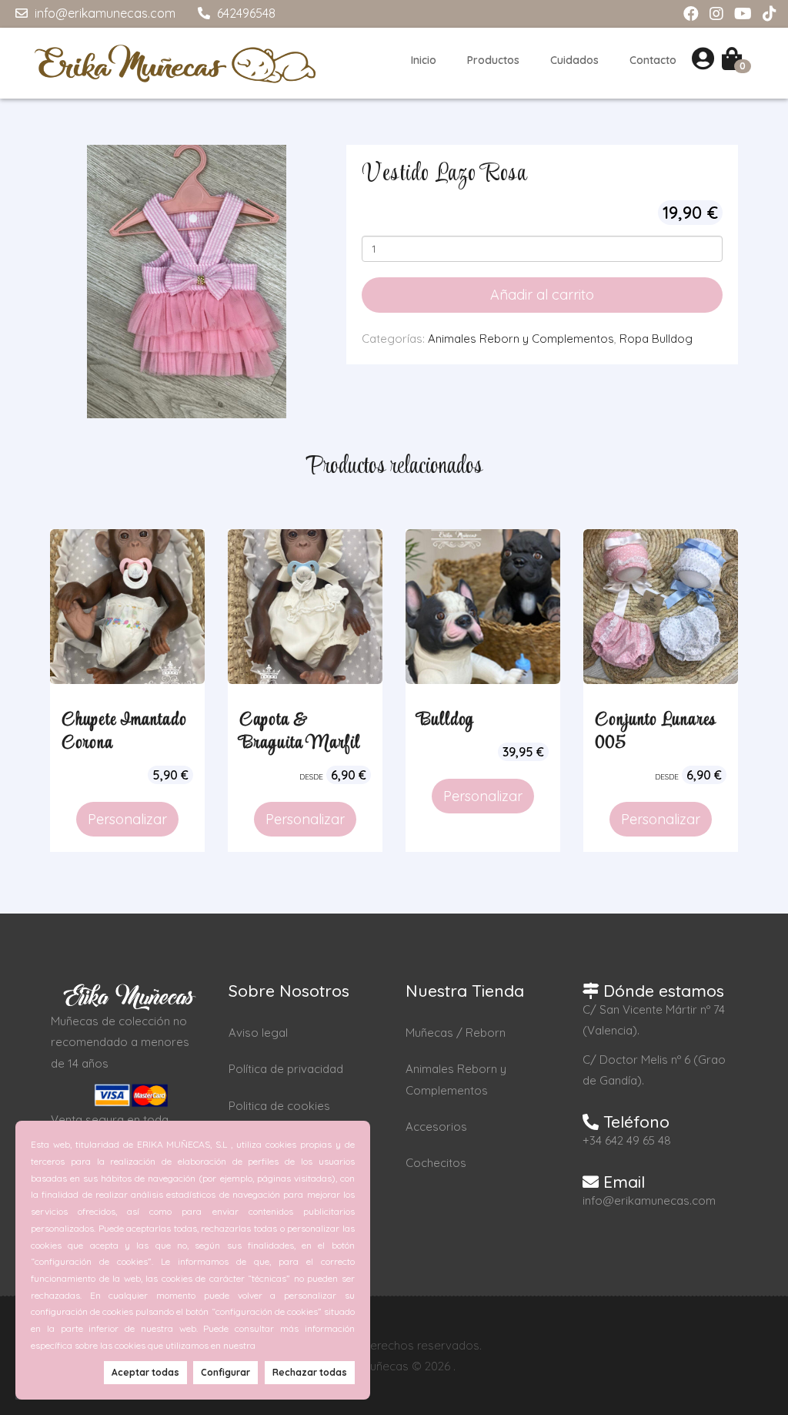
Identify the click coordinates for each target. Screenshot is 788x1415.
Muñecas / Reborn (456, 1032)
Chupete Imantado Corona (124, 732)
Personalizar (127, 819)
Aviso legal (258, 1032)
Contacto (652, 60)
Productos (493, 60)
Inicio (423, 60)
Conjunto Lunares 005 (655, 732)
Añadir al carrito (542, 294)
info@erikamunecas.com (103, 13)
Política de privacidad (286, 1068)
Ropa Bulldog (656, 338)
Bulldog (445, 720)
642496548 (244, 13)
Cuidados (574, 60)
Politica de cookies (279, 1105)
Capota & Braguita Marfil (299, 732)
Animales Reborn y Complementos (521, 338)
